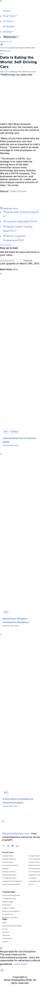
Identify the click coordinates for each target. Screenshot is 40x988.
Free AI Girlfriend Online (11, 895)
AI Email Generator (9, 859)
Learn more (20, 964)
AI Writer (5, 868)
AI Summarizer (7, 862)
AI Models (9, 26)
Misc (2, 54)
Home (6, 11)
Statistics (14, 431)
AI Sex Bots (6, 905)
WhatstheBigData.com (15, 833)
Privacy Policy (7, 938)
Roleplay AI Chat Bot (9, 917)
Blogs (7, 48)
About (4, 923)
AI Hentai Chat (7, 914)
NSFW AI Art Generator (11, 911)
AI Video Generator (9, 878)
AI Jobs (5, 929)
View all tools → (6, 245)
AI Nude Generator (9, 898)
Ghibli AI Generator (9, 875)
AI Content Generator (10, 865)
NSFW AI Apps (7, 902)
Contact (5, 942)
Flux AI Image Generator (11, 884)
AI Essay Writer (7, 856)
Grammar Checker (8, 872)
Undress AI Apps (8, 908)
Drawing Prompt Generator (12, 881)
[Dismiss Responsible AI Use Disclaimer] (2, 970)
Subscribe (28, 261)
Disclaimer (6, 935)
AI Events (5, 932)
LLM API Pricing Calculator (12, 926)
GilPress (7, 72)
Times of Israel (17, 191)
